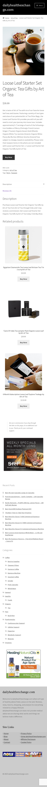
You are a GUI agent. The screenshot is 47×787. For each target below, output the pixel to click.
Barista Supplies (14, 561)
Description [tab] (7, 184)
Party (8, 173)
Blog (6, 736)
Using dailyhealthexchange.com (33, 736)
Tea (9, 608)
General (8, 592)
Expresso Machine (14, 573)
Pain (6, 612)
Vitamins (8, 643)
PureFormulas (10, 619)
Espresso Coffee (13, 569)
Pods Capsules (13, 585)
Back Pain (11, 616)
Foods (10, 600)
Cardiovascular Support (16, 623)
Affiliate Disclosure (28, 739)
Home (7, 18)
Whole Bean (12, 589)
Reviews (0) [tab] (7, 191)
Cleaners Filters (13, 565)
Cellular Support (13, 627)
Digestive (11, 631)
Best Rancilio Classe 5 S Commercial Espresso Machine (24, 529)
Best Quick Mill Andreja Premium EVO (18, 509)
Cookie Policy (26, 742)
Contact (7, 742)
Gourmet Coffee (13, 577)
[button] (41, 30)
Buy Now (8, 157)
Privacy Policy (26, 733)
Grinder (10, 581)
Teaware (14, 173)
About (6, 739)
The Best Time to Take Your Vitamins (18, 513)
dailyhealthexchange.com (16, 7)
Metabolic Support (14, 635)
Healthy (8, 596)
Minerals (11, 639)
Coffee (7, 558)
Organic (8, 604)
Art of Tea (14, 18)
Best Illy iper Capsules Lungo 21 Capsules (19, 493)
